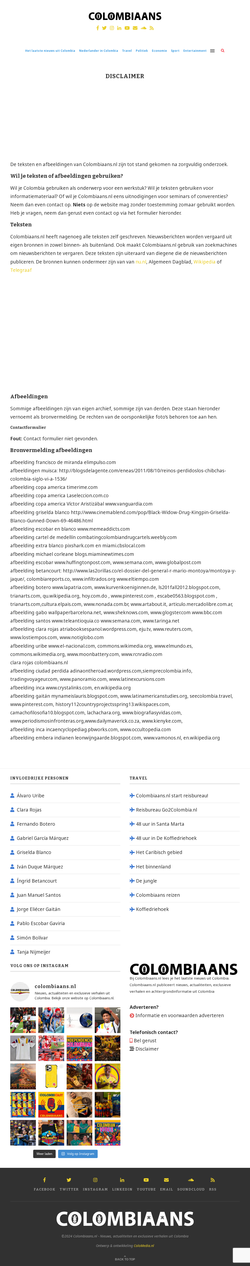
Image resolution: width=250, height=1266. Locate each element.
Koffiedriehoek (152, 909)
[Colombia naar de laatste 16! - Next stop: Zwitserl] (107, 1076)
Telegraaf (21, 270)
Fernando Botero (36, 824)
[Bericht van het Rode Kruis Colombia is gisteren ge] (51, 1020)
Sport (175, 51)
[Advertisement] (50, 122)
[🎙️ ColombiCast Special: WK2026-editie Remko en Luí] (51, 1105)
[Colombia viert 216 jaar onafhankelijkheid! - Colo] (79, 1048)
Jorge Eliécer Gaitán (38, 909)
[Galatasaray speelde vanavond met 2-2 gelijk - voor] (23, 1020)
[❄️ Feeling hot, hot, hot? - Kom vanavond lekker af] (107, 1133)
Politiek (142, 51)
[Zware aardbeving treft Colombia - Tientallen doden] (79, 1020)
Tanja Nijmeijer (33, 952)
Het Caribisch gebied (159, 852)
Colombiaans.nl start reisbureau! (172, 795)
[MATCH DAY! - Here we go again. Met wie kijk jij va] (107, 1105)
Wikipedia (205, 262)
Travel (127, 51)
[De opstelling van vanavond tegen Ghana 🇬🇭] (23, 1105)
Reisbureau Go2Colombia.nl (166, 810)
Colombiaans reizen (158, 895)
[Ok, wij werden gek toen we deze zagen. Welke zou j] (51, 1076)
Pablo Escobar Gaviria (41, 923)
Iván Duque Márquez (40, 867)
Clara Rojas (29, 810)
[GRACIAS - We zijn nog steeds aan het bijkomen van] (51, 1133)
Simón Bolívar (32, 938)
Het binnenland (153, 867)
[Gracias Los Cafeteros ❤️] (107, 1048)
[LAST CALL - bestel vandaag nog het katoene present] (107, 1020)
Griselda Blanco (34, 852)
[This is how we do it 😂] (79, 1076)
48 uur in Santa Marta (160, 824)
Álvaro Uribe (30, 795)
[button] (239, 7)
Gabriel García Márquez (43, 838)
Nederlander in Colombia (98, 51)
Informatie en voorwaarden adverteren (179, 1015)
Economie (159, 51)
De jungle (146, 881)
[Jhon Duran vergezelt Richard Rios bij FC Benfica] (51, 1048)
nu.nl (140, 262)
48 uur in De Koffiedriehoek (166, 838)
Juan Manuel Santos (39, 895)
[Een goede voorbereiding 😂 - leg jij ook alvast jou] (79, 1105)
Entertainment (195, 51)
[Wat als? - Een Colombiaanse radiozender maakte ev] (23, 1133)
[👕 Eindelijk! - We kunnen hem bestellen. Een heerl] (23, 1048)
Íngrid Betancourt (37, 881)
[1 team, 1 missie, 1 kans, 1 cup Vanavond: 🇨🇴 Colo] (23, 1076)
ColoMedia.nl (144, 1245)
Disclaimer (147, 1049)
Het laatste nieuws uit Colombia (50, 51)
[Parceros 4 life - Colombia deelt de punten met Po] (79, 1133)
